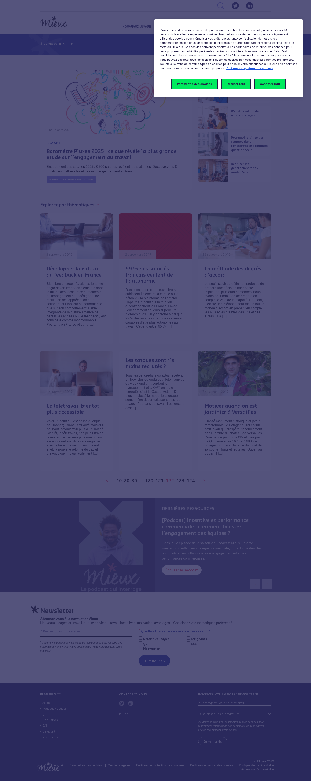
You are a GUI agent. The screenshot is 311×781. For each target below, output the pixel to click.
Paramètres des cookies (194, 84)
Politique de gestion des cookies (249, 68)
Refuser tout (236, 84)
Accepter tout (270, 84)
